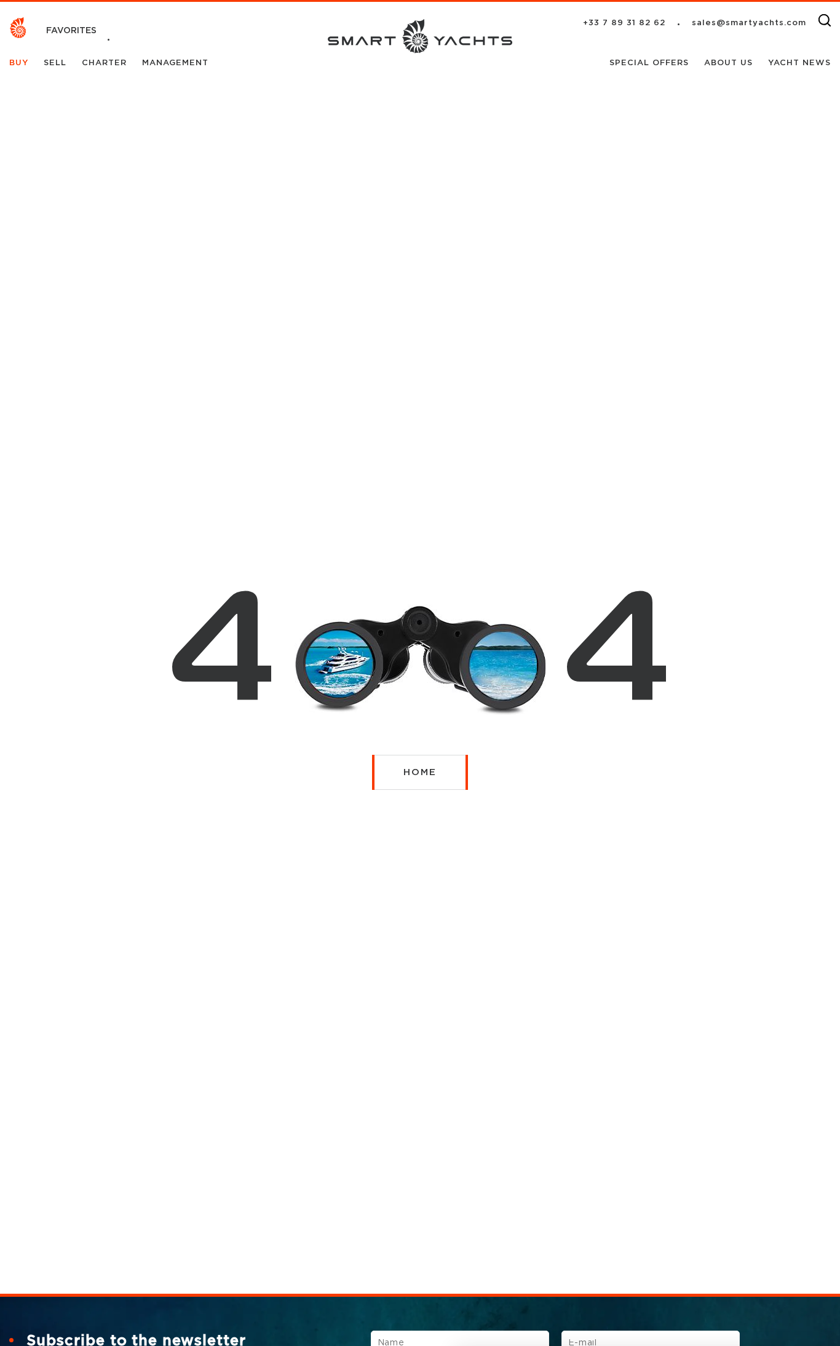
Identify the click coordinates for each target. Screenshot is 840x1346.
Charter (106, 63)
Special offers (650, 63)
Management (175, 63)
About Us (730, 63)
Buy (20, 63)
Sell (56, 63)
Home (420, 772)
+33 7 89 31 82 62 (624, 23)
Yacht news (799, 63)
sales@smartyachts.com (749, 23)
